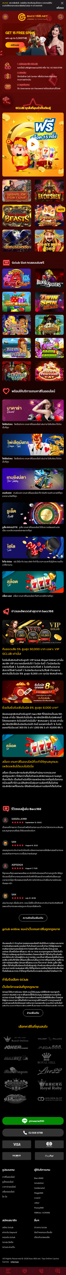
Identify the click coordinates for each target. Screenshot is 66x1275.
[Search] (61, 17)
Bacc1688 (38, 1178)
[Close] (61, 3)
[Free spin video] (32, 145)
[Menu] (8, 1271)
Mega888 (38, 1193)
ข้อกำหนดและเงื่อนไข (43, 1232)
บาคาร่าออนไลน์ (9, 1186)
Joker (36, 1202)
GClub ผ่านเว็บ (8, 1247)
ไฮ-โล (4, 1196)
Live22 (37, 1198)
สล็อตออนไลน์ (8, 1191)
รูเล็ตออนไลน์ (7, 1182)
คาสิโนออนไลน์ (8, 1177)
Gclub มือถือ (7, 1242)
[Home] (33, 17)
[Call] (41, 1271)
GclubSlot (39, 1183)
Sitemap (15, 1261)
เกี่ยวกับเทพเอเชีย (42, 1237)
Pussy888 (39, 1207)
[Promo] (5, 17)
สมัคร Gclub (7, 1227)
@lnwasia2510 (36, 1121)
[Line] (25, 1271)
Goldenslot (39, 1188)
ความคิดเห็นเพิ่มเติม (33, 918)
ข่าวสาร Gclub (40, 1227)
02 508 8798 (36, 1133)
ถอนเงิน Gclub (8, 1237)
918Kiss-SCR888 (42, 1212)
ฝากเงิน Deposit (9, 1232)
